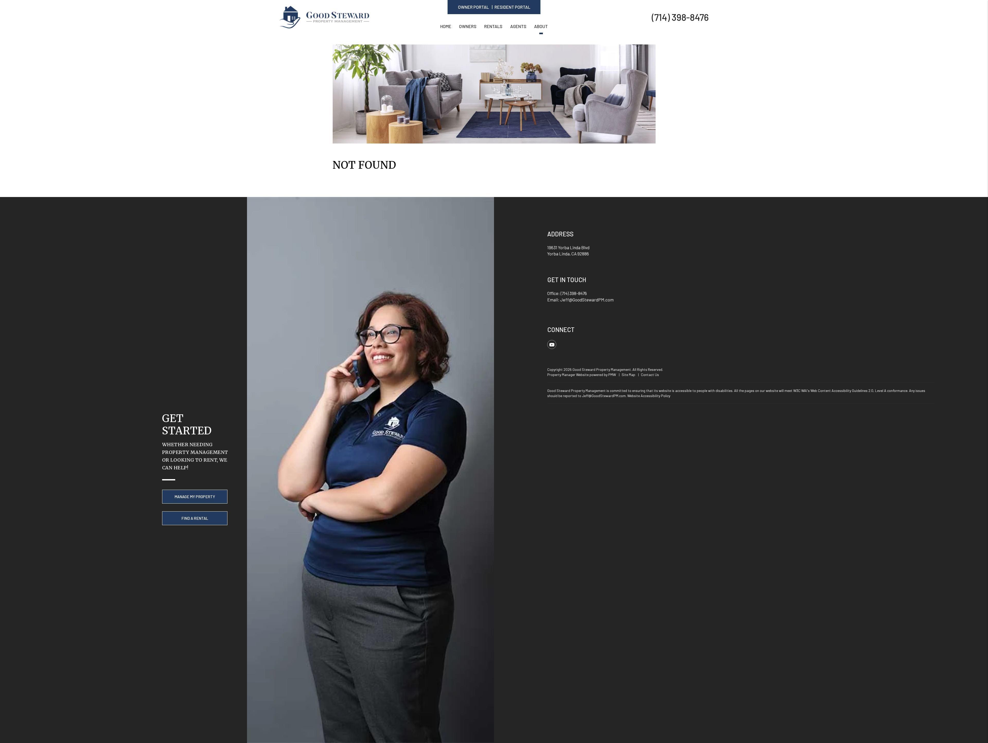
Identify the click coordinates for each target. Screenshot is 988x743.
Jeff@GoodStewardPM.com (587, 299)
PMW (612, 374)
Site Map (628, 374)
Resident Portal (512, 7)
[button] (551, 344)
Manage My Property (194, 496)
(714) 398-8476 (680, 16)
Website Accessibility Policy (648, 395)
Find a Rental (194, 518)
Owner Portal (473, 7)
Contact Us (650, 374)
